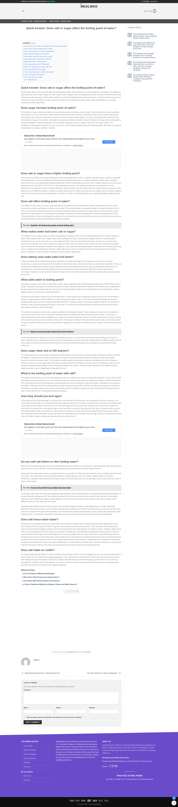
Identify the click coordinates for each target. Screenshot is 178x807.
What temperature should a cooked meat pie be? (42, 673)
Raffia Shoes (54, 21)
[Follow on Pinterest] (148, 1)
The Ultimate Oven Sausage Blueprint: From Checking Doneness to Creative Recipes (144, 55)
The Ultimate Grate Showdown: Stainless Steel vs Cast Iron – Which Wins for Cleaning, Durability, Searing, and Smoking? (144, 66)
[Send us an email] (146, 1)
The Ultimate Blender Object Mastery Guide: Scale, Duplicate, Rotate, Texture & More (145, 36)
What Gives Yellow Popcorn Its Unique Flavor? (41, 577)
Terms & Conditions (30, 754)
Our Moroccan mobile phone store (115, 758)
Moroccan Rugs (40, 21)
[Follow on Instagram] (144, 1)
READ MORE (51, 1)
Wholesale (27, 762)
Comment (27, 690)
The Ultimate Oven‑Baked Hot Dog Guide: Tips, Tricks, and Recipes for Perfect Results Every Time (144, 46)
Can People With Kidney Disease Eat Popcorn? (41, 581)
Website (92, 707)
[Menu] (23, 10)
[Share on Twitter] (69, 591)
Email (58, 707)
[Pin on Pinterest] (77, 591)
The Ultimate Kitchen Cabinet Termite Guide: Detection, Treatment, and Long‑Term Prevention (144, 78)
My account (27, 776)
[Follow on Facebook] (142, 1)
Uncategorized (71, 652)
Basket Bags (66, 21)
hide (33, 43)
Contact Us (27, 767)
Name (26, 707)
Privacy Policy (28, 746)
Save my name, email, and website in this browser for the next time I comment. (54, 717)
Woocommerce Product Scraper (140, 761)
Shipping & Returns (30, 750)
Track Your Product (30, 758)
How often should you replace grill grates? (102, 673)
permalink (88, 652)
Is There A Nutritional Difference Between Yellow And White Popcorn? (50, 584)
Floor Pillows (27, 21)
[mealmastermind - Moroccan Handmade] (89, 11)
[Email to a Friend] (73, 591)
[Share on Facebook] (65, 591)
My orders (27, 780)
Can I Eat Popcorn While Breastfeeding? (39, 573)
